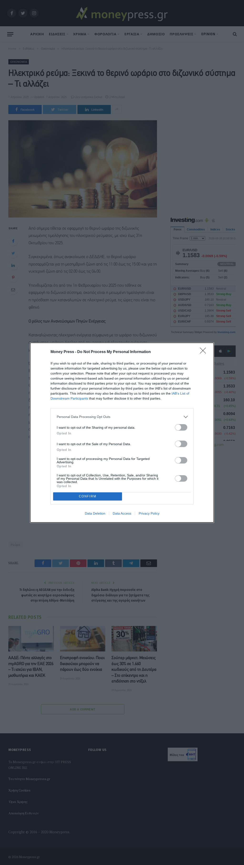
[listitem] (122, 416)
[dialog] (122, 432)
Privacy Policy (149, 513)
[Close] (204, 352)
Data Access (122, 513)
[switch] (181, 427)
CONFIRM (88, 496)
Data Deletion (95, 513)
